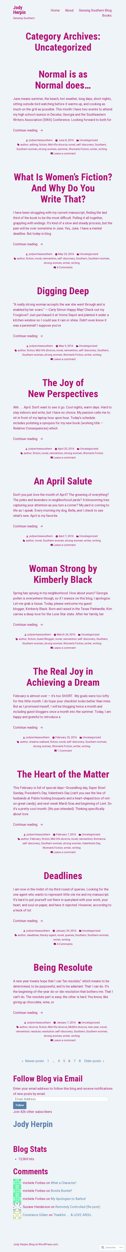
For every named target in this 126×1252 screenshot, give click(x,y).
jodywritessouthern (40, 140)
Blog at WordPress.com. (44, 1244)
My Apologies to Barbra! (68, 1199)
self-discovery (85, 144)
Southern (100, 144)
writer (93, 149)
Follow (20, 1105)
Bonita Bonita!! (61, 1191)
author (24, 144)
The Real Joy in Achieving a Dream (63, 677)
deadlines (33, 935)
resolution (48, 1031)
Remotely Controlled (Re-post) (77, 1207)
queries (69, 935)
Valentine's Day (91, 843)
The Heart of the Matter (63, 774)
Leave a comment (65, 154)
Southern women (26, 149)
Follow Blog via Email (48, 1078)
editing (34, 144)
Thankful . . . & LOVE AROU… (73, 1215)
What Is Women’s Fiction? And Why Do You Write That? (63, 188)
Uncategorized (89, 140)
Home (55, 10)
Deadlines (63, 876)
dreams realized (39, 741)
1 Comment (64, 751)
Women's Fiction (79, 149)
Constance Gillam (35, 1215)
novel (72, 144)
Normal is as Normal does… (63, 80)
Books (107, 15)
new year (93, 1027)
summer (63, 149)
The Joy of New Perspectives (63, 388)
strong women (47, 149)
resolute (36, 1031)
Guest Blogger (45, 639)
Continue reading (25, 130)
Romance (99, 838)
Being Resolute (63, 967)
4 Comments (65, 268)
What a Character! (63, 1183)
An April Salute (63, 481)
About (69, 10)
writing (102, 149)
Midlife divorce (77, 1027)
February (35, 838)
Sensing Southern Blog (95, 10)
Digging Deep (63, 291)
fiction (43, 144)
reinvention (49, 258)
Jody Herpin (19, 10)
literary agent (48, 935)
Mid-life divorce (57, 144)
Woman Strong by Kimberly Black (63, 574)
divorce (33, 1027)
